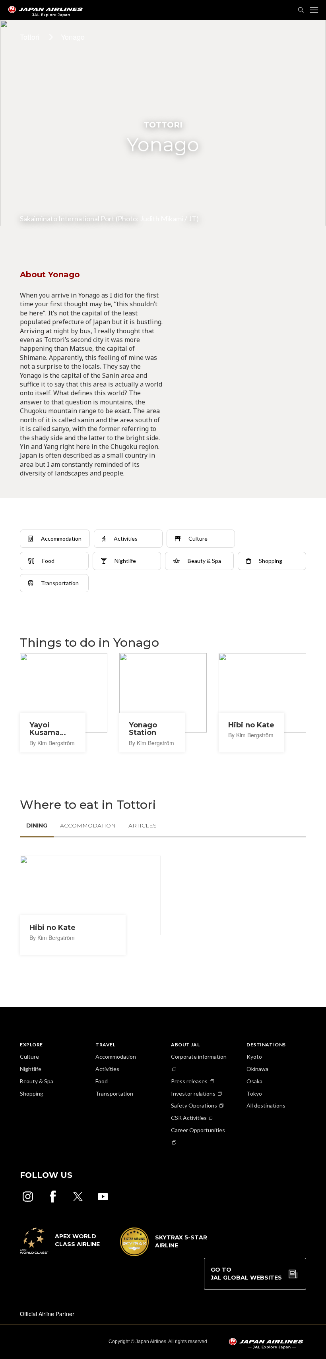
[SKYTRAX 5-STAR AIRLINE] (164, 1254)
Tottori (29, 36)
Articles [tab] (142, 825)
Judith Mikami (161, 218)
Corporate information (199, 1056)
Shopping (31, 1093)
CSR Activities (189, 1117)
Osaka (254, 1081)
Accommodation (115, 1056)
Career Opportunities (198, 1130)
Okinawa (257, 1068)
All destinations (265, 1105)
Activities (107, 1068)
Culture (29, 1056)
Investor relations (193, 1093)
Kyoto (254, 1056)
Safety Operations (194, 1105)
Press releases (189, 1081)
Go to (246, 1273)
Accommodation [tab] (88, 825)
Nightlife (30, 1068)
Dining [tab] (36, 825)
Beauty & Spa (36, 1081)
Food (101, 1081)
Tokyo (254, 1093)
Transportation (114, 1093)
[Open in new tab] (28, 1196)
